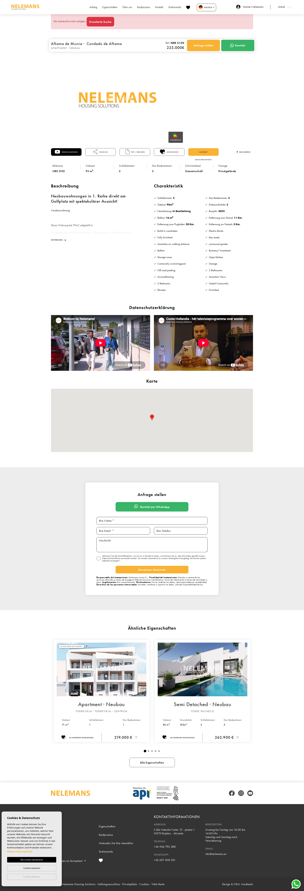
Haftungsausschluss (109, 884)
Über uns (127, 7)
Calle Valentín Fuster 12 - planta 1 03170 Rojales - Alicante (174, 831)
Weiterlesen (57, 240)
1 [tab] (145, 751)
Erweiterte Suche (100, 22)
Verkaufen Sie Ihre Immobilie (116, 843)
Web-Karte (158, 884)
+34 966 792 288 (165, 846)
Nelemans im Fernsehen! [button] (69, 861)
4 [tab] (155, 751)
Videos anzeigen (69, 152)
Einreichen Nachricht (152, 570)
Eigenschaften (109, 7)
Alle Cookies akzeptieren (31, 859)
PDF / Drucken (138, 152)
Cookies (144, 884)
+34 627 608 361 (165, 860)
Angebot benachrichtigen (203, 153)
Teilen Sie (103, 152)
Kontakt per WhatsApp (154, 507)
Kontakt (159, 7)
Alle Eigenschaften (152, 762)
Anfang (93, 7)
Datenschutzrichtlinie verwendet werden (119, 558)
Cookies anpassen (31, 868)
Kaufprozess (143, 7)
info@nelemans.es (216, 854)
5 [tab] (159, 751)
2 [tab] (148, 751)
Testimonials (174, 7)
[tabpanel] (101, 691)
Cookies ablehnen (31, 876)
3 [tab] (152, 751)
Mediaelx (247, 884)
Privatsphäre (129, 884)
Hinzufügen (172, 152)
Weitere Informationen (19, 851)
